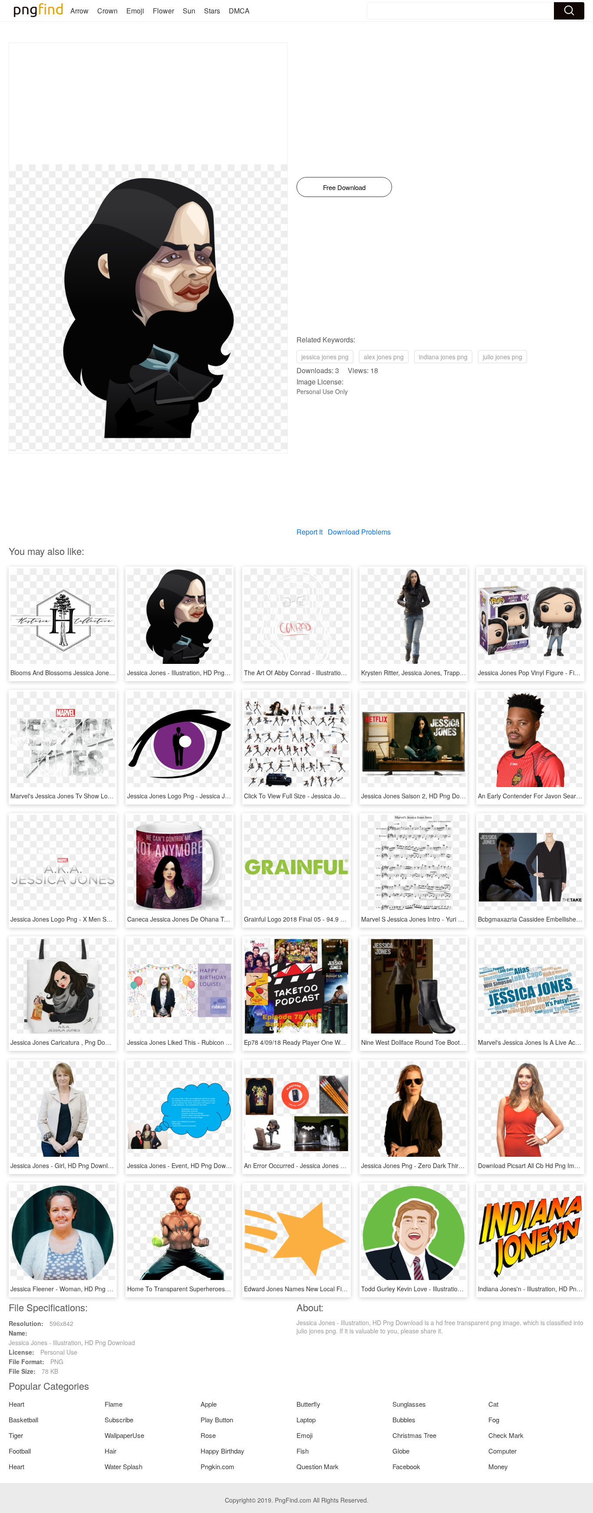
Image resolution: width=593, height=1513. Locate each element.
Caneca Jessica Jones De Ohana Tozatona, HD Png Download (213, 919)
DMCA (239, 11)
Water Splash (123, 1466)
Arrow (79, 11)
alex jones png (384, 356)
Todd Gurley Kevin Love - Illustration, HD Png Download (438, 1288)
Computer (502, 1450)
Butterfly (308, 1403)
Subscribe (119, 1419)
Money (498, 1466)
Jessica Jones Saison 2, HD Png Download (420, 795)
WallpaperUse (124, 1435)
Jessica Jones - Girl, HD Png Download (64, 1165)
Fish (302, 1450)
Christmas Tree (414, 1435)
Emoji (135, 11)
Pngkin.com (217, 1466)
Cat (493, 1403)
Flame (113, 1403)
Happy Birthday (222, 1450)
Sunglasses (409, 1403)
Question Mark (317, 1466)
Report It (309, 532)
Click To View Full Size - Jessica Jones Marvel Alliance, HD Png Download (345, 795)
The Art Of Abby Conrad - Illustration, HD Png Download (321, 672)
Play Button (217, 1419)
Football (20, 1450)
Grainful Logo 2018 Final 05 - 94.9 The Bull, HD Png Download (330, 919)
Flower (163, 11)
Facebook (406, 1466)
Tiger (16, 1435)
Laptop (306, 1419)
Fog (493, 1419)
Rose (208, 1435)
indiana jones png (443, 356)
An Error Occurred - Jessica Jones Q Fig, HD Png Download (326, 1165)
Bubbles (403, 1419)
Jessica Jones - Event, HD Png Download (184, 1165)
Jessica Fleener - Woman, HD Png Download (72, 1288)
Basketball (23, 1419)
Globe (400, 1450)
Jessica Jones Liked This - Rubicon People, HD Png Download (213, 1042)
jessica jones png (325, 356)
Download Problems (359, 532)
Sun (189, 11)
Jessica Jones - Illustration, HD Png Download (190, 672)
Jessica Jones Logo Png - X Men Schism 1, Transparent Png (93, 919)
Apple (209, 1403)
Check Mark (506, 1435)
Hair (110, 1450)
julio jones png (502, 356)
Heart (16, 1403)
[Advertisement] (148, 103)
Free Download (344, 187)
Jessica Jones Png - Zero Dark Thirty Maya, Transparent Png (445, 1165)
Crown (107, 11)
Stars (212, 11)
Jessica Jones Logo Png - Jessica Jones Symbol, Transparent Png (218, 795)
